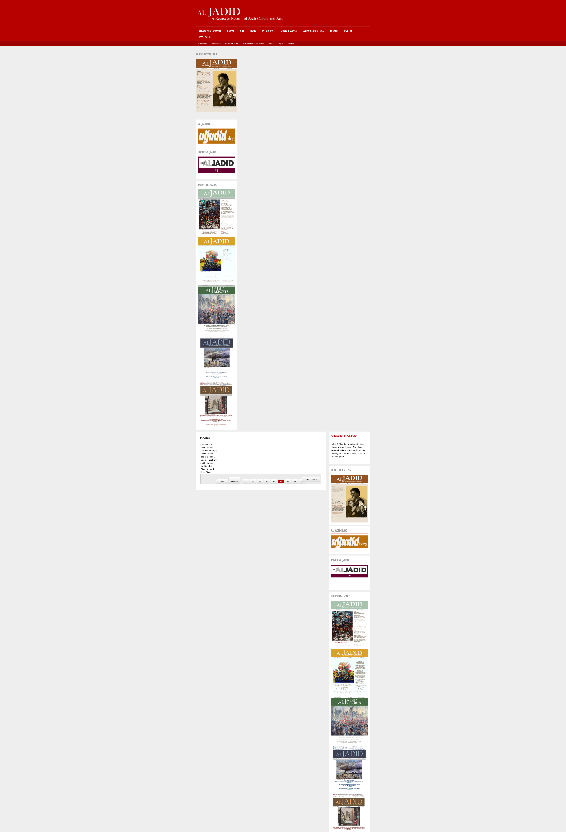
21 (246, 481)
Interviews (268, 30)
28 (295, 481)
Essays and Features (210, 30)
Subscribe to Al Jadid (344, 436)
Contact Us (205, 36)
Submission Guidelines (253, 43)
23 (260, 481)
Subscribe (203, 43)
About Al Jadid (231, 43)
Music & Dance (288, 30)
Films (253, 30)
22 (253, 481)
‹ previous (234, 480)
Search (291, 43)
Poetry (348, 30)
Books (230, 30)
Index (271, 43)
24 (267, 481)
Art (242, 30)
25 (274, 481)
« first (222, 481)
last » (314, 479)
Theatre (334, 30)
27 (288, 481)
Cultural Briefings (313, 30)
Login (280, 43)
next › (307, 479)
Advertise (216, 43)
